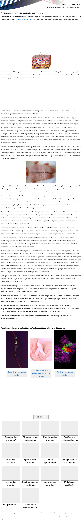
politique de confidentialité (6, 519)
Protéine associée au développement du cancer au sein (41, 373)
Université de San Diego (24, 19)
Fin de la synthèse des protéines (65, 373)
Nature (28, 72)
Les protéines (70, 4)
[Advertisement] (40, 37)
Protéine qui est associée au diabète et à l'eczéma (21, 13)
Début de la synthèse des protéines (17, 373)
